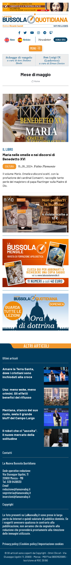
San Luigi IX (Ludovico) (52, 58)
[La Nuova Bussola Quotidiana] (35, 20)
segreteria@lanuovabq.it (16, 493)
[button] (35, 48)
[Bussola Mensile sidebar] (35, 263)
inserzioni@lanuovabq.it (16, 496)
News (12, 39)
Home (37, 81)
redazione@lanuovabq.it (16, 489)
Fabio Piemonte (44, 166)
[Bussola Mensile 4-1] (35, 214)
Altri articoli (36, 346)
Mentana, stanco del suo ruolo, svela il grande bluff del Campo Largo (20, 414)
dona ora (60, 39)
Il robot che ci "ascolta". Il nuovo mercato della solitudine (19, 435)
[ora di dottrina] (35, 312)
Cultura (9, 166)
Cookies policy (28, 544)
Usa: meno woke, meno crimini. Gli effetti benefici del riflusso (19, 393)
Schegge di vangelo (19, 57)
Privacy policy (10, 544)
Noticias (26, 39)
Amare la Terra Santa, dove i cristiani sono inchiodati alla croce (18, 373)
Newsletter (44, 40)
